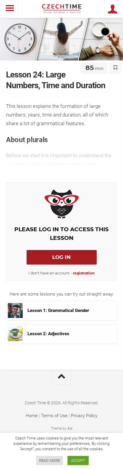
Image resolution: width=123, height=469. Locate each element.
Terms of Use (54, 415)
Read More (49, 460)
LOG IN (61, 257)
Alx (70, 428)
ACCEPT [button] (78, 460)
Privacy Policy (84, 415)
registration (84, 273)
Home (32, 415)
